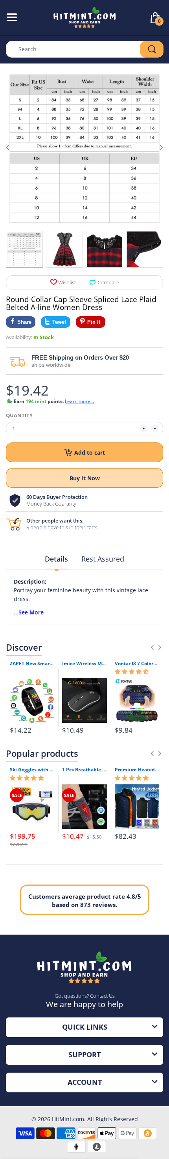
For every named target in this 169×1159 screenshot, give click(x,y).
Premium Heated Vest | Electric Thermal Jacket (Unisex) (137, 770)
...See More (29, 612)
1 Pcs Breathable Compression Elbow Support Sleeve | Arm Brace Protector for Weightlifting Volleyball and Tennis (84, 770)
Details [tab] (56, 559)
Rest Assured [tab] (102, 559)
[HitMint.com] (84, 17)
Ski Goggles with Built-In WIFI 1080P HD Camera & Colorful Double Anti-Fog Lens (32, 770)
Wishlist (67, 282)
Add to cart (89, 452)
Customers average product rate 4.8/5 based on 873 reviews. (84, 900)
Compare (108, 282)
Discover (24, 647)
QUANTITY (19, 415)
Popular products (42, 753)
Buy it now (85, 478)
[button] (132, 672)
